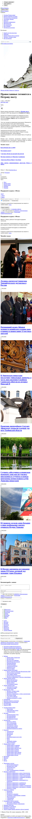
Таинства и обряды (9, 789)
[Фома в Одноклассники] (8, 611)
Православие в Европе (13, 751)
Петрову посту (25, 111)
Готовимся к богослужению (11, 801)
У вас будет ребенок (12, 696)
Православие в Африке (13, 746)
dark (4, 102)
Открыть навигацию (9, 2)
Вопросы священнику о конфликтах (16, 782)
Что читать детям (11, 695)
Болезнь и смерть (11, 721)
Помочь (6, 8)
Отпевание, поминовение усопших (16, 795)
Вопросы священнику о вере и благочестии (18, 773)
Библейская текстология (13, 661)
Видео (5, 760)
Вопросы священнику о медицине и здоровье (19, 787)
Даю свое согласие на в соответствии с (14, 212)
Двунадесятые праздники (13, 673)
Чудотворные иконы (12, 684)
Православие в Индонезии (14, 753)
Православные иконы (9, 678)
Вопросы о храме (11, 788)
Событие (16, 90)
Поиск (5, 5)
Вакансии (6, 627)
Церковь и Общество (9, 808)
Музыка (9, 735)
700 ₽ (2, 194)
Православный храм (9, 685)
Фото (5, 759)
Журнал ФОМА (5, 90)
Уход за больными (11, 723)
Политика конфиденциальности (12, 646)
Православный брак (12, 727)
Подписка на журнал (9, 27)
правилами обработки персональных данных (15, 641)
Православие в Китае (12, 755)
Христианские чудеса (12, 710)
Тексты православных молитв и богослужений (16, 809)
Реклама (6, 623)
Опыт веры (10, 709)
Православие (7, 183)
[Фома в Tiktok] (6, 613)
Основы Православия (9, 15)
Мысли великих (11, 742)
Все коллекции (8, 38)
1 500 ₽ (2, 195)
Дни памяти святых (12, 674)
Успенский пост (11, 767)
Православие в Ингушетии (14, 752)
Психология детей (11, 692)
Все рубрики (7, 26)
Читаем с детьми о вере (10, 37)
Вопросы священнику (9, 22)
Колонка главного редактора (11, 700)
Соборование (10, 798)
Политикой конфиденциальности (10, 212)
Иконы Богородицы (12, 680)
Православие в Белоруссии (14, 748)
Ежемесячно (15, 200)
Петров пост (10, 769)
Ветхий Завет (10, 659)
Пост (5, 182)
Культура (6, 730)
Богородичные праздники (14, 675)
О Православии (11, 711)
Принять (28, 817)
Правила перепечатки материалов (13, 648)
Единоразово (6, 200)
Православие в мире (9, 744)
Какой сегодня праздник (10, 33)
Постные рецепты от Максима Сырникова (13, 156)
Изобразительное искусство (14, 737)
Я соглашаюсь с (11, 209)
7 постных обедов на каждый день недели (12, 153)
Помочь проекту (5, 207)
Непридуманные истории (10, 16)
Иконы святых (11, 682)
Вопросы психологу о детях (14, 698)
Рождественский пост (12, 764)
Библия (6, 656)
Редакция (7, 172)
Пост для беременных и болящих (15, 770)
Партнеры (6, 629)
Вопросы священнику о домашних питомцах (19, 777)
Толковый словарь (12, 741)
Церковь (6, 186)
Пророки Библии (11, 663)
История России (11, 717)
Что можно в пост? (6, 150)
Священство (10, 799)
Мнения (6, 758)
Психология (7, 720)
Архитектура (10, 731)
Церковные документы (10, 806)
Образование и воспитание (11, 702)
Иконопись (10, 734)
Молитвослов (7, 23)
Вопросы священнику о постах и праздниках (19, 677)
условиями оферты (16, 209)
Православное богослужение (11, 35)
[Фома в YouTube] (6, 615)
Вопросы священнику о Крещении (16, 784)
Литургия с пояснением (13, 802)
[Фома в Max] (5, 618)
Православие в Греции (13, 749)
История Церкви (11, 716)
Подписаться (19, 638)
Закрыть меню (4, 9)
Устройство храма (11, 688)
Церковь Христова (9, 805)
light (2, 102)
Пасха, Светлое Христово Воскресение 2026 (18, 671)
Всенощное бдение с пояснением (15, 803)
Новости (6, 20)
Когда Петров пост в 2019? (8, 147)
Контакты (6, 624)
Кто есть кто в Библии (13, 660)
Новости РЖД (7, 705)
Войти (11, 43)
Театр (8, 739)
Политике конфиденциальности (16, 817)
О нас (5, 620)
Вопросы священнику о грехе (15, 778)
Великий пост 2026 (12, 766)
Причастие (10, 792)
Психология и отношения (10, 18)
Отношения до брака (12, 725)
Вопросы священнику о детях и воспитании (18, 694)
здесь (10, 204)
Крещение (9, 791)
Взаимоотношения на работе (14, 728)
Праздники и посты (9, 763)
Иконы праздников (12, 681)
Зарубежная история (12, 718)
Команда (6, 626)
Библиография (11, 668)
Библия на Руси (11, 667)
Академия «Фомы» (9, 19)
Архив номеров (8, 630)
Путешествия (7, 703)
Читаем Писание (11, 664)
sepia (7, 102)
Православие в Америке (13, 745)
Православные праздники (10, 670)
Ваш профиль (7, 3)
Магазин (6, 622)
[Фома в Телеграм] (7, 612)
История (6, 713)
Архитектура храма (12, 687)
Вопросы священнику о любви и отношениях (19, 785)
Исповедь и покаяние (12, 794)
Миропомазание (11, 796)
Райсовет (6, 34)
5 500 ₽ (2, 197)
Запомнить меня (6, 601)
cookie (17, 649)
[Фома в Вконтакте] (7, 609)
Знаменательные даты (12, 714)
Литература (10, 732)
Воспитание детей (8, 689)
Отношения (7, 699)
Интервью (6, 756)
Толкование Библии (12, 666)
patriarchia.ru (13, 170)
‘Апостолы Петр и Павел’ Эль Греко (11, 159)
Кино (8, 738)
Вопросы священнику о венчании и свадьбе (18, 774)
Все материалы (8, 25)
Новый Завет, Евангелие (13, 657)
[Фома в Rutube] (6, 616)
